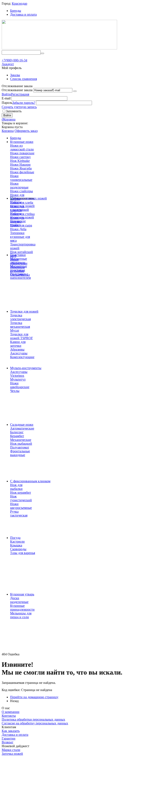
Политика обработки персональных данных (33, 719)
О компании (10, 712)
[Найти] (42, 53)
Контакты (9, 715)
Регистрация (20, 94)
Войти (6, 94)
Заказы (15, 75)
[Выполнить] (75, 91)
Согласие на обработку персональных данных (35, 723)
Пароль (7, 102)
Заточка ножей (12, 753)
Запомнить (14, 111)
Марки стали (11, 750)
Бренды (15, 10)
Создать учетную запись (19, 107)
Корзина (8, 131)
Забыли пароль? (23, 102)
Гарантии (8, 738)
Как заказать (11, 731)
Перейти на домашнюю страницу (34, 697)
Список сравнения (23, 79)
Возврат (7, 742)
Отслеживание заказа (17, 90)
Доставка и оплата (23, 14)
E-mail (6, 98)
